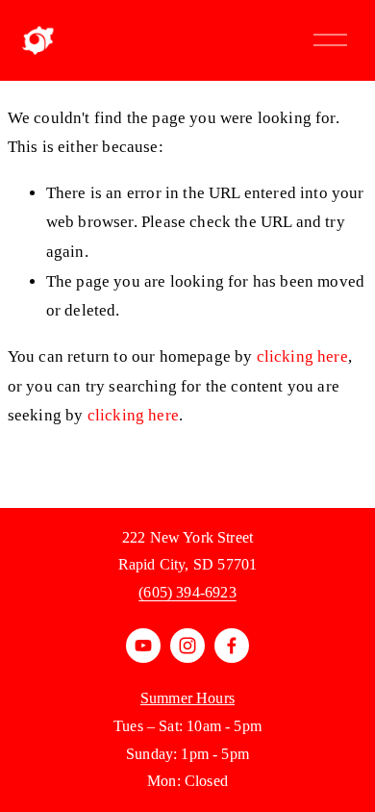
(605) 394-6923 (187, 592)
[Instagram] (187, 645)
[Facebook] (231, 645)
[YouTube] (143, 645)
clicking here (302, 356)
